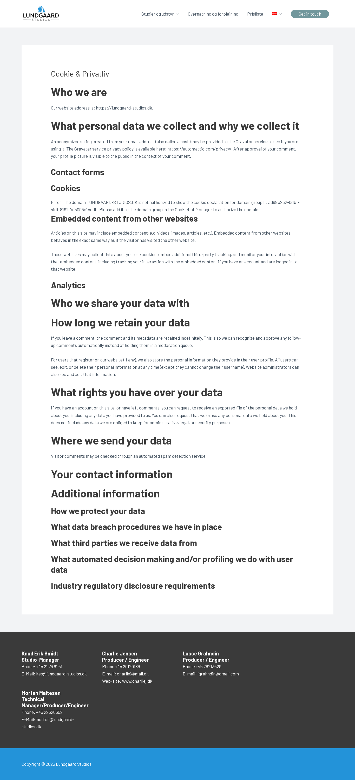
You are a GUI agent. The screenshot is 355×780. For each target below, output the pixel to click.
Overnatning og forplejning (213, 13)
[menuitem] (277, 14)
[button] (310, 14)
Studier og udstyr (157, 13)
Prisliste (255, 13)
